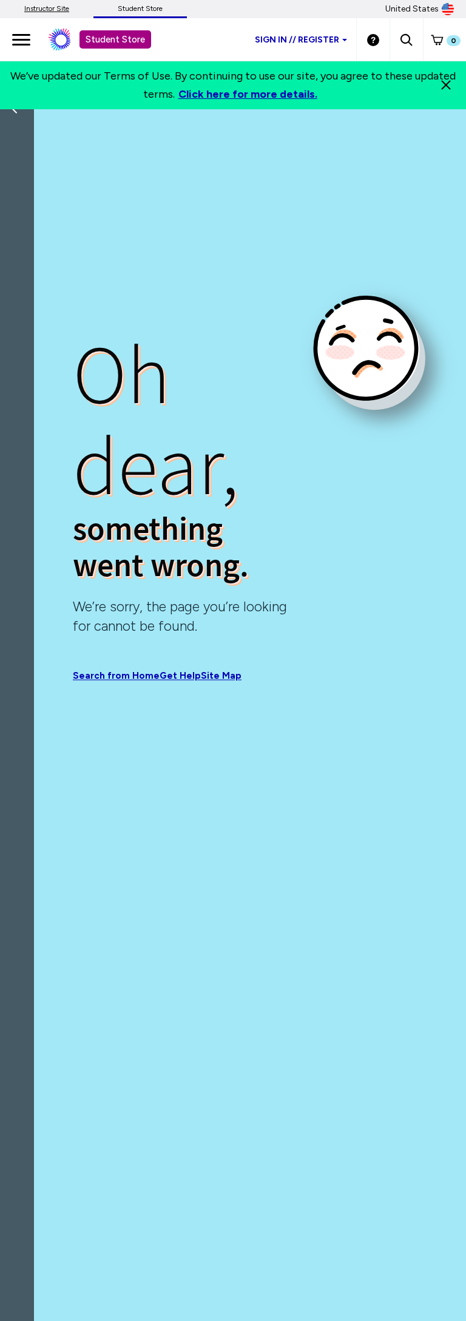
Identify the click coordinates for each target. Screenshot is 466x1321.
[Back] (20, 188)
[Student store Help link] (373, 39)
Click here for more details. (247, 94)
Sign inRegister (297, 40)
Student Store (140, 8)
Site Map (221, 676)
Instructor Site (46, 8)
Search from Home (116, 676)
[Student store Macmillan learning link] (68, 39)
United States (412, 9)
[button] (406, 39)
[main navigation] (21, 39)
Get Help (180, 676)
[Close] (446, 85)
